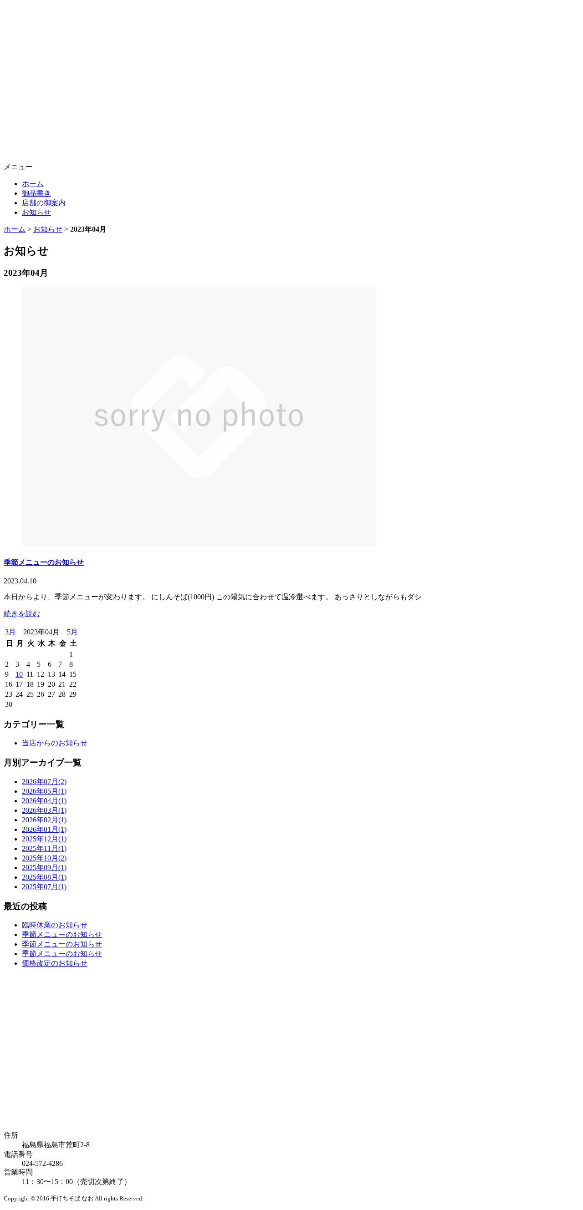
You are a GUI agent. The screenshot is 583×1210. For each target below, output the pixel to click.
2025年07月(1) (44, 887)
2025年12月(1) (44, 839)
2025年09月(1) (44, 867)
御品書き (36, 193)
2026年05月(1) (44, 791)
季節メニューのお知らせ (44, 562)
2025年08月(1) (44, 877)
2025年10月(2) (44, 858)
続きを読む (22, 614)
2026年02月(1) (44, 820)
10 (19, 674)
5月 (72, 632)
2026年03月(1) (44, 810)
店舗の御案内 (44, 203)
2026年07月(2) (44, 781)
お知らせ (36, 212)
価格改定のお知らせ (54, 963)
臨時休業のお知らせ (54, 925)
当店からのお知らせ (54, 743)
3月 (10, 632)
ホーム (33, 183)
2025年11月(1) (44, 848)
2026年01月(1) (44, 829)
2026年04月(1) (44, 801)
